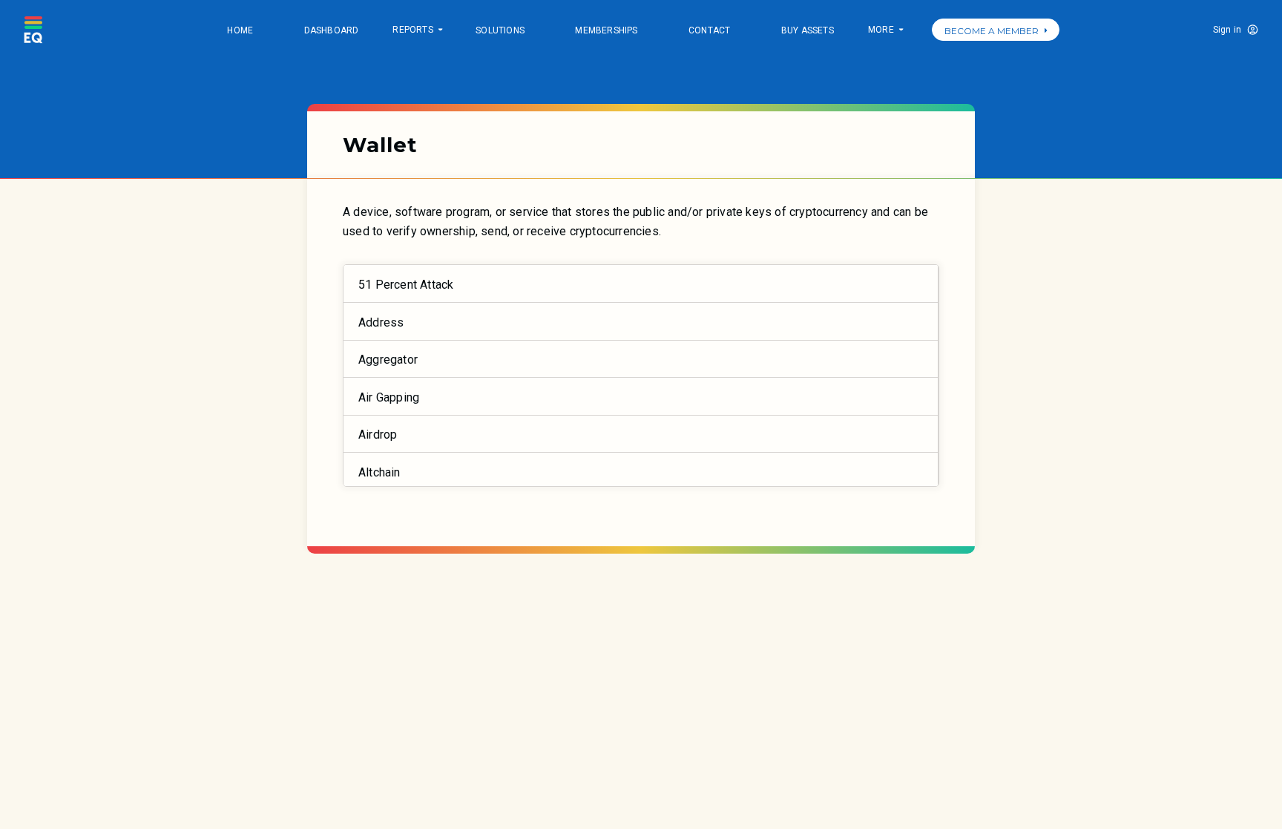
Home (240, 30)
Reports (416, 30)
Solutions (500, 30)
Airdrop (377, 434)
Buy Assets (807, 30)
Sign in (1227, 29)
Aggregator (388, 360)
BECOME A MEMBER (991, 30)
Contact (709, 30)
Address (381, 322)
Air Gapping (388, 397)
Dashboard (331, 30)
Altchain (379, 472)
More (885, 30)
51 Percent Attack (405, 285)
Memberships (606, 30)
